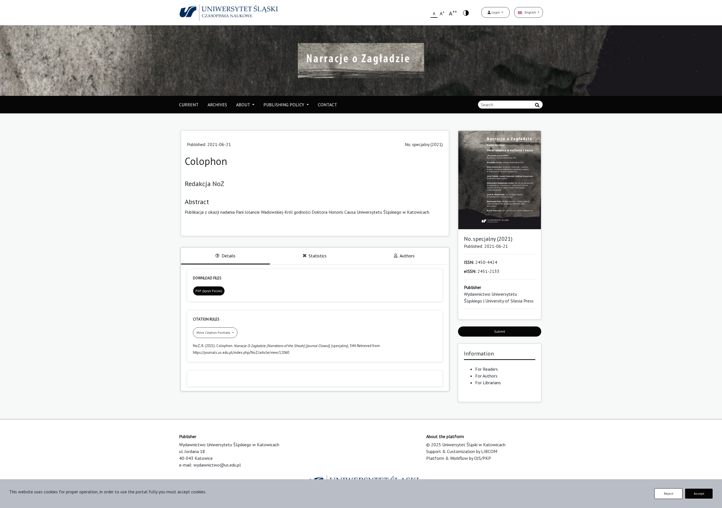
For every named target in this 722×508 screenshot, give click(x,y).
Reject (668, 493)
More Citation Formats (214, 332)
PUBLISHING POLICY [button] (284, 104)
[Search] (537, 105)
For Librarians (488, 382)
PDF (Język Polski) (208, 291)
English (529, 12)
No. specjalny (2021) (424, 144)
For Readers (486, 369)
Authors (407, 256)
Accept (699, 493)
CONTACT (327, 104)
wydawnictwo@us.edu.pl (217, 465)
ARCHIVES (217, 104)
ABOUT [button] (243, 104)
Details (228, 256)
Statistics (318, 256)
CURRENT (189, 104)
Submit (499, 331)
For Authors (486, 376)
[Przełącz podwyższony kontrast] (466, 12)
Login (496, 12)
